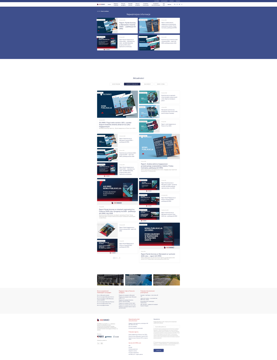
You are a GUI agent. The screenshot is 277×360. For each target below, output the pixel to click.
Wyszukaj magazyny (104, 282)
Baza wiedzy (147, 84)
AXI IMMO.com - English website (136, 354)
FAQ (129, 345)
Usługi (109, 4)
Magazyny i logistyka (116, 4)
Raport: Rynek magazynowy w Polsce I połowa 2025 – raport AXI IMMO (127, 229)
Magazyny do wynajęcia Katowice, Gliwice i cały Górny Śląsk (126, 300)
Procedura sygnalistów (134, 352)
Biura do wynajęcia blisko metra (104, 303)
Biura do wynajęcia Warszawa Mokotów (105, 301)
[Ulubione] (177, 4)
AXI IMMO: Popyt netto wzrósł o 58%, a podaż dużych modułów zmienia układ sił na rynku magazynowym (115, 125)
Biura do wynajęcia (123, 4)
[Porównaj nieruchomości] (179, 4)
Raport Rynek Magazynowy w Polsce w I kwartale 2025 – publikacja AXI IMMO (126, 245)
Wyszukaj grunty (160, 282)
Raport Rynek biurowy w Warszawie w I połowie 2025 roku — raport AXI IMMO (158, 255)
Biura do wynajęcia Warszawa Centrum (105, 297)
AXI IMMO (98, 11)
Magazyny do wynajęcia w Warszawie (127, 295)
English (178, 1)
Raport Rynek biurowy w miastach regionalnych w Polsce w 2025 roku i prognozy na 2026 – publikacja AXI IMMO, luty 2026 (117, 211)
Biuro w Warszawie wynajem (103, 295)
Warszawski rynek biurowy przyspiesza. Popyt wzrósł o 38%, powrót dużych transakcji (169, 111)
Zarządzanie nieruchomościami (156, 4)
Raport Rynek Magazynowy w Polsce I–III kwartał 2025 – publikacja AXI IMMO (168, 199)
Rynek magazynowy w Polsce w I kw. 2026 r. (138, 334)
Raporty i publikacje (100, 19)
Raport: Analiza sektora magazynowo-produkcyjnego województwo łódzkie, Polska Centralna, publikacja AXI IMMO (157, 166)
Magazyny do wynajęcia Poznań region (127, 303)
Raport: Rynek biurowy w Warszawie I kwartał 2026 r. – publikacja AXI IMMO (127, 26)
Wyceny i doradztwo (137, 4)
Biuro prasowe (116, 84)
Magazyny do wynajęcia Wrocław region (127, 305)
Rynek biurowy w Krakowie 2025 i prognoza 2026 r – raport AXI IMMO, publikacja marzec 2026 (169, 41)
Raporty (169, 4)
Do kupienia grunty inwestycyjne (136, 328)
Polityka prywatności (133, 349)
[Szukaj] (174, 4)
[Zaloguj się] (181, 4)
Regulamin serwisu (133, 350)
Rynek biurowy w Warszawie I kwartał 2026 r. (138, 336)
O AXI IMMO (156, 1)
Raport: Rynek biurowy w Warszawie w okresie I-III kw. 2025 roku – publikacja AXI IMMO (169, 214)
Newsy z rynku (161, 84)
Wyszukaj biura (132, 282)
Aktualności (164, 1)
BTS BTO (164, 4)
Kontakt (172, 1)
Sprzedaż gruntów (130, 4)
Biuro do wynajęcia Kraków (103, 305)
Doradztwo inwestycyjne (146, 4)
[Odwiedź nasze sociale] (98, 343)
